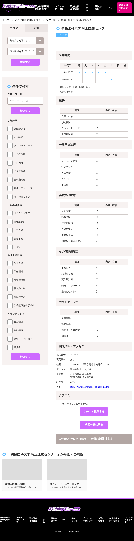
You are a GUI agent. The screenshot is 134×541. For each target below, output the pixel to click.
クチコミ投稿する (94, 411)
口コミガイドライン (129, 519)
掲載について (74, 519)
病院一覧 (50, 20)
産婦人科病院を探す (123, 8)
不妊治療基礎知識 (74, 7)
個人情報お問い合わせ (114, 519)
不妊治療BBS (98, 7)
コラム (87, 8)
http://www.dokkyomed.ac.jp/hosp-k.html (89, 387)
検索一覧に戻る (94, 424)
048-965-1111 (102, 439)
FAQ (110, 8)
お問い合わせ (101, 519)
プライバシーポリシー (88, 519)
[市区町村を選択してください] (25, 51)
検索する (25, 62)
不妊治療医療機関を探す (42, 7)
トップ (5, 20)
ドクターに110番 (59, 7)
